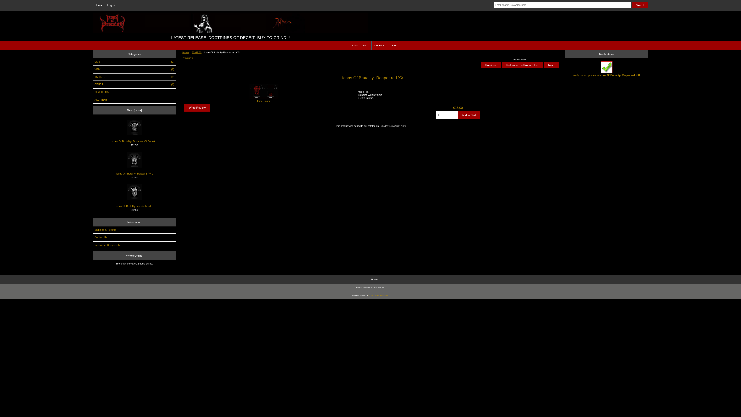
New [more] (134, 110)
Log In (111, 5)
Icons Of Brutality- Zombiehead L (134, 206)
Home (98, 5)
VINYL (365, 45)
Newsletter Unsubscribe (108, 245)
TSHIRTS (196, 52)
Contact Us (101, 237)
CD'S (355, 45)
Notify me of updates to (607, 75)
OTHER (393, 45)
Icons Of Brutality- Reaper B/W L (134, 173)
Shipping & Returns (105, 229)
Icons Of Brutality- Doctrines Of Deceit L (134, 141)
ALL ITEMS (101, 99)
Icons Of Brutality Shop (378, 295)
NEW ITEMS (102, 92)
